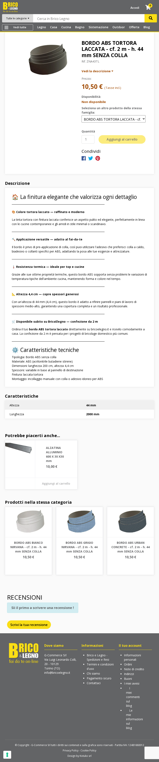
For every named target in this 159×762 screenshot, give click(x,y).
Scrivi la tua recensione (29, 624)
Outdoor (118, 27)
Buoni (128, 679)
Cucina (66, 27)
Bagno (79, 27)
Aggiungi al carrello (122, 139)
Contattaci (94, 683)
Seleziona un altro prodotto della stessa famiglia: (112, 110)
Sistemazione (98, 27)
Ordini (128, 664)
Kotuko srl (86, 756)
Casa (53, 27)
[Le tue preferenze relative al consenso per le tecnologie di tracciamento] (7, 755)
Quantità (88, 131)
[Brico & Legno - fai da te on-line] (23, 653)
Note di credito (134, 669)
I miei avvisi (131, 683)
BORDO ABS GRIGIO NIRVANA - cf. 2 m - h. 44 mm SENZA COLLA (79, 547)
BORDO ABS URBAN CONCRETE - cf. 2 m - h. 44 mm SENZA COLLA (130, 547)
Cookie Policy (88, 750)
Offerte (134, 27)
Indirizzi (129, 674)
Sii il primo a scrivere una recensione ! (42, 607)
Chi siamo (93, 673)
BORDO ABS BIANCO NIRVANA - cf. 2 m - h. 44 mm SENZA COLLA (28, 547)
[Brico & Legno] (10, 7)
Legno (41, 27)
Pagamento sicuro (99, 678)
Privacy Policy (70, 750)
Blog (146, 27)
